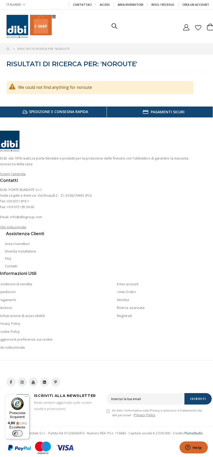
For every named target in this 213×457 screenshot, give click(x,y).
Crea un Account (195, 4)
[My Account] (186, 26)
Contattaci (82, 4)
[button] (15, 4)
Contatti (11, 266)
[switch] (17, 433)
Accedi (105, 4)
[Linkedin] (44, 382)
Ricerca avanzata (130, 307)
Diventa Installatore (20, 251)
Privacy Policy (144, 415)
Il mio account (127, 284)
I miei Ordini (126, 291)
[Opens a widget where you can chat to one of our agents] (193, 447)
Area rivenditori (17, 243)
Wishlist (123, 299)
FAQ (8, 258)
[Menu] (26, 398)
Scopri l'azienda (12, 173)
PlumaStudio (193, 433)
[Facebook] (11, 382)
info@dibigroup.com (26, 217)
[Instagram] (22, 382)
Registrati (124, 315)
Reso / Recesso (162, 4)
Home (8, 48)
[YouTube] (33, 382)
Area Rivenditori (130, 4)
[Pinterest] (55, 382)
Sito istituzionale (13, 227)
